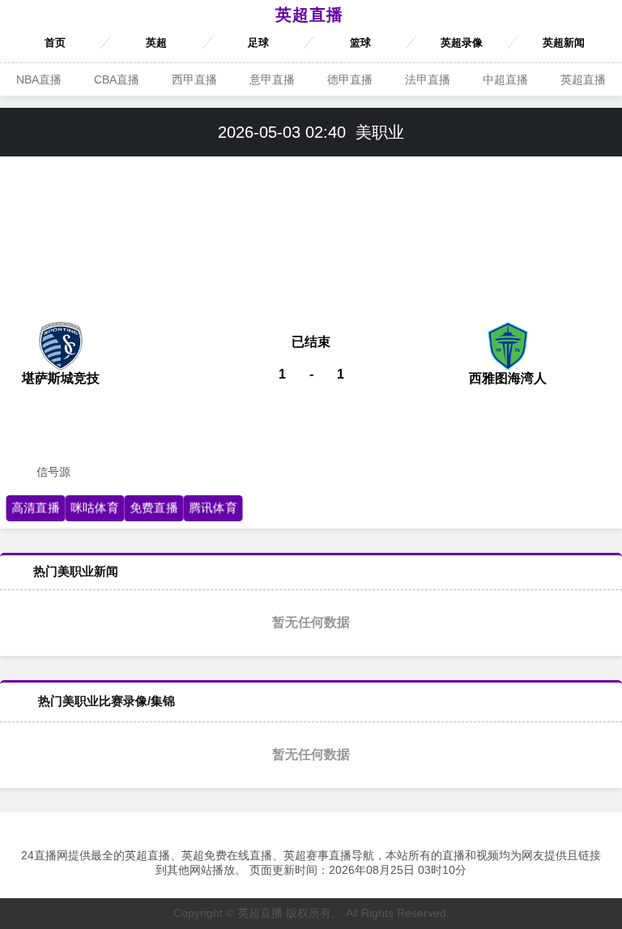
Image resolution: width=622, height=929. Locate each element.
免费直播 (153, 507)
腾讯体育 (212, 507)
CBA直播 (116, 79)
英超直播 (309, 15)
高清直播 (35, 507)
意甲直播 (272, 79)
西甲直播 (194, 79)
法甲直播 (427, 79)
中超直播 (505, 79)
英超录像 (462, 42)
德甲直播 (350, 79)
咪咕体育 (94, 507)
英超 (156, 42)
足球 (258, 42)
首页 (55, 42)
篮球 (360, 42)
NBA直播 (39, 79)
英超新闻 (564, 42)
